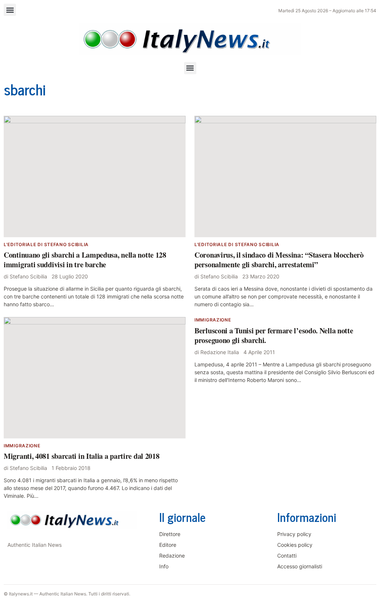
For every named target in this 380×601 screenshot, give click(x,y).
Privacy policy (294, 534)
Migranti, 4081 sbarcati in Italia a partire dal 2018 (81, 456)
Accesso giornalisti (299, 566)
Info (163, 566)
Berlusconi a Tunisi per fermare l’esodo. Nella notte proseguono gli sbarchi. (273, 335)
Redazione (172, 555)
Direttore (169, 534)
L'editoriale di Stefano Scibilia (46, 244)
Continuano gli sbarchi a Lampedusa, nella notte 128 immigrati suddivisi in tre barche (85, 259)
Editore (167, 545)
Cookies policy (294, 545)
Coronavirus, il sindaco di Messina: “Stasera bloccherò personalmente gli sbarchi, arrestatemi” (279, 259)
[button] (10, 10)
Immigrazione (22, 445)
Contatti (287, 555)
